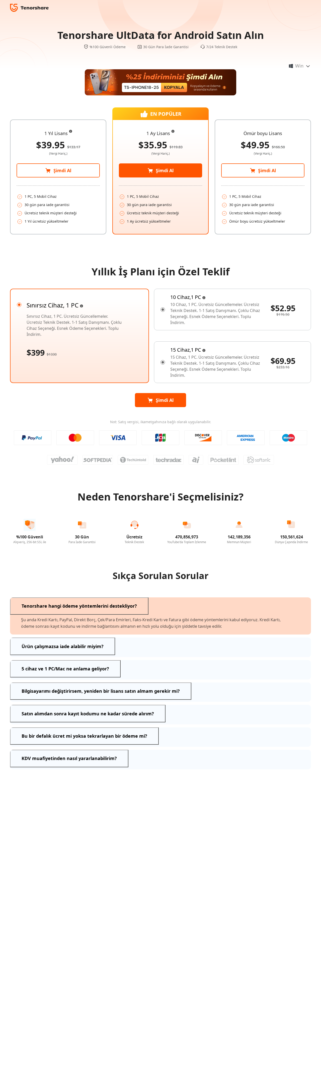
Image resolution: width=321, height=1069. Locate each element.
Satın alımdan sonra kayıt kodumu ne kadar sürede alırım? (88, 714)
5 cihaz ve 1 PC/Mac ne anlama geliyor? (65, 669)
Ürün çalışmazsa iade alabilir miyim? (63, 646)
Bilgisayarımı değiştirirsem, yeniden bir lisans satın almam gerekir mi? (101, 691)
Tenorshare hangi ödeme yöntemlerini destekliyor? (79, 606)
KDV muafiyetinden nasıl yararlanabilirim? (69, 758)
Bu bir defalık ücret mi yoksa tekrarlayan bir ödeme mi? (84, 736)
